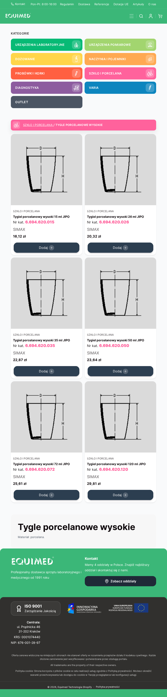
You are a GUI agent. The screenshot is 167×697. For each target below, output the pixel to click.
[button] (131, 16)
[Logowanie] (150, 16)
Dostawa (84, 4)
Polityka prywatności (108, 686)
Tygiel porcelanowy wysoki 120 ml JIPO (116, 464)
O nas (152, 4)
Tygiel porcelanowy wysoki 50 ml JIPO (115, 340)
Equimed (63, 687)
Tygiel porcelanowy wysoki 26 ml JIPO (115, 216)
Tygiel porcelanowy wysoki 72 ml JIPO (41, 464)
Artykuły (138, 4)
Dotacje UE (121, 4)
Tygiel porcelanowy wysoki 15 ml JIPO (41, 216)
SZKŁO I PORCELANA (38, 125)
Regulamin (67, 4)
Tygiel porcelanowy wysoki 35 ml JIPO (41, 340)
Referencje (101, 4)
